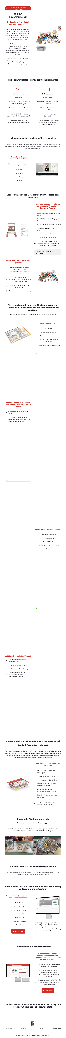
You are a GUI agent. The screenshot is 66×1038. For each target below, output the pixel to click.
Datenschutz (25, 1028)
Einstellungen (57, 1028)
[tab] (31, 856)
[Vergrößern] (56, 209)
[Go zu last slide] (6, 845)
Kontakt (41, 1028)
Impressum (9, 1028)
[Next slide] (60, 845)
